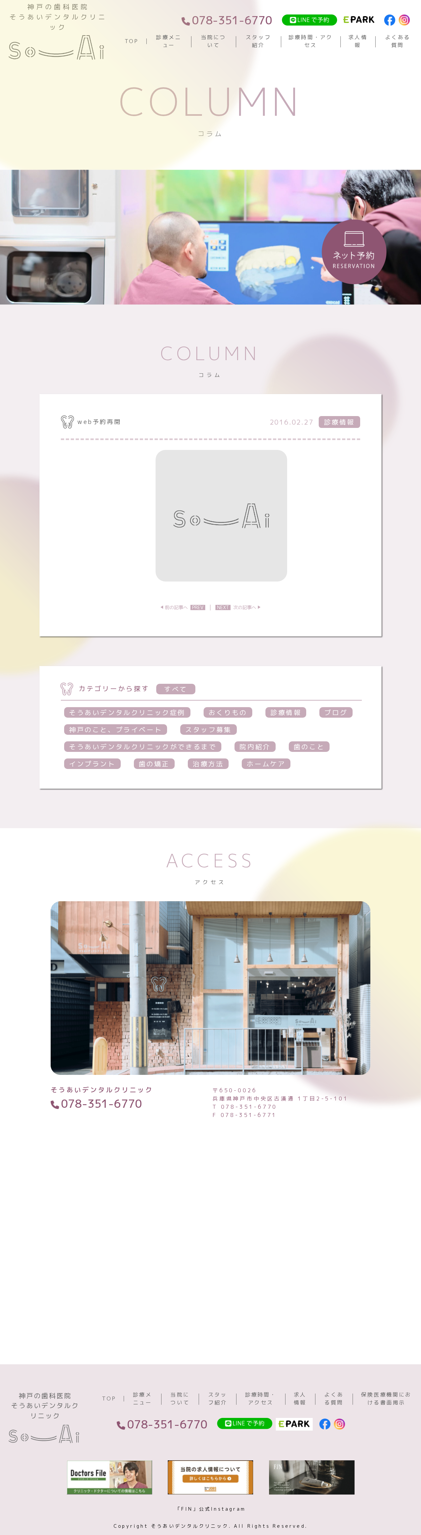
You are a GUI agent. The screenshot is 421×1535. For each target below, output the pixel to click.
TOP (132, 41)
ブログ (336, 712)
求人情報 (357, 41)
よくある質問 (397, 41)
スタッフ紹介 (258, 41)
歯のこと (309, 746)
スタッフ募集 (208, 729)
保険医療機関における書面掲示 (386, 1398)
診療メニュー (168, 41)
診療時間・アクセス (310, 41)
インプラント (92, 763)
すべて (175, 689)
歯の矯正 (154, 763)
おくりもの (228, 712)
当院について (213, 41)
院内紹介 (254, 746)
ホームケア (266, 763)
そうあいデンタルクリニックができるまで (142, 746)
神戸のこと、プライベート (115, 729)
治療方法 (208, 763)
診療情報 (285, 712)
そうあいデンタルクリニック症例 (127, 712)
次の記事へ (236, 607)
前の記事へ (184, 607)
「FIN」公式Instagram (210, 1509)
